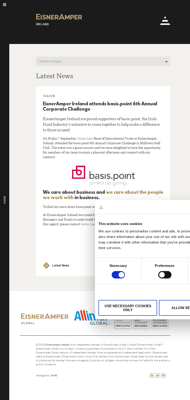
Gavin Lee (84, 138)
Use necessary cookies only (127, 308)
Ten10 (54, 375)
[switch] (164, 274)
